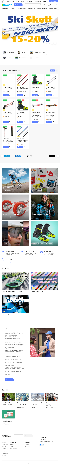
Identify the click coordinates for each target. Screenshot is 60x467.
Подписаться (28, 435)
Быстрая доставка (10, 251)
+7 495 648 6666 (43, 437)
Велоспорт (4, 446)
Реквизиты (12, 452)
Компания (27, 442)
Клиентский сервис (29, 251)
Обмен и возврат (13, 448)
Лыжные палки (5, 453)
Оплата (11, 446)
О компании (9, 379)
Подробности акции (13, 262)
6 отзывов (50, 91)
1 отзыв (6, 92)
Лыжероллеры (5, 448)
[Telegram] (43, 445)
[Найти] (40, 4)
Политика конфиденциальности (50, 463)
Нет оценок (22, 92)
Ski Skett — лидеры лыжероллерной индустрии (50, 404)
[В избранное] (9, 95)
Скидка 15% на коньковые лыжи (11, 314)
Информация (13, 442)
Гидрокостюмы (5, 449)
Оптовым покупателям (12, 450)
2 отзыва (7, 116)
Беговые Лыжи (5, 444)
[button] (46, 43)
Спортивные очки (5, 451)
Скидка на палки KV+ (37, 291)
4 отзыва (50, 119)
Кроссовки (4, 455)
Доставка (12, 444)
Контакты (27, 444)
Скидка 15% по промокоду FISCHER (12, 291)
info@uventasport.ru (43, 439)
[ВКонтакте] (40, 445)
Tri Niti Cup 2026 (6, 402)
